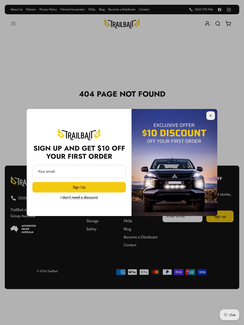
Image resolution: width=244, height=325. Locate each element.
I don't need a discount (79, 197)
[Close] (210, 115)
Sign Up (79, 187)
